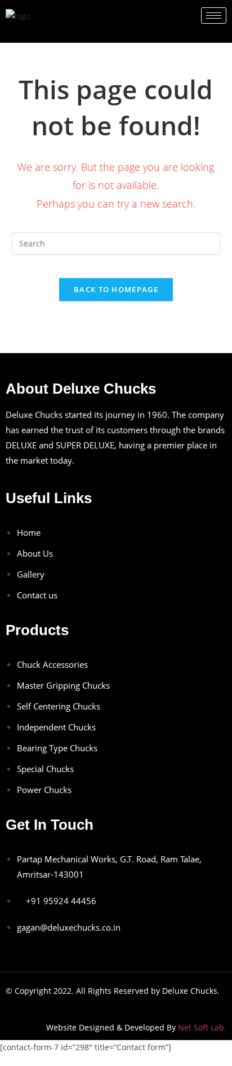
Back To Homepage (116, 289)
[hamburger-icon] (213, 15)
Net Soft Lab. (202, 1027)
